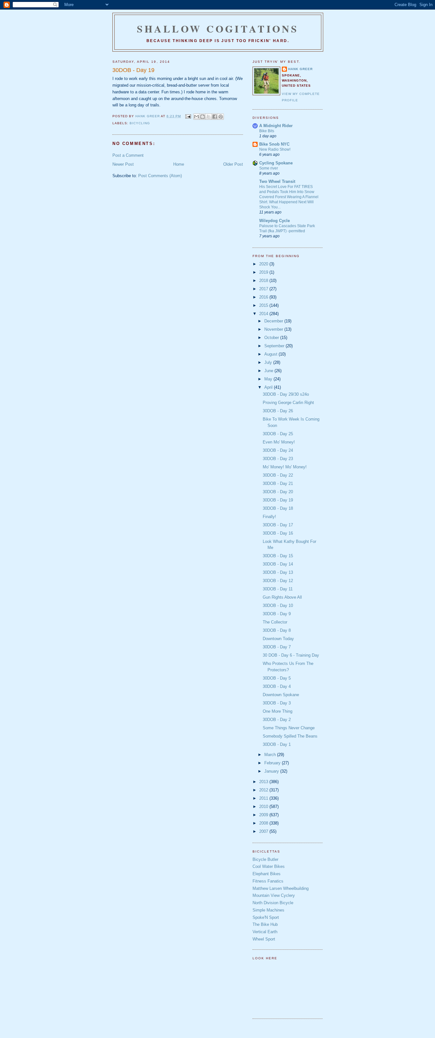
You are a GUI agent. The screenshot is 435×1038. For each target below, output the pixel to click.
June (269, 370)
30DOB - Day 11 (278, 589)
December (274, 321)
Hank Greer (300, 69)
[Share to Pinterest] (221, 116)
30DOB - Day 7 (277, 647)
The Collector (275, 622)
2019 (264, 272)
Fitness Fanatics (268, 881)
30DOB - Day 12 (278, 580)
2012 (264, 790)
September (275, 345)
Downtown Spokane (281, 694)
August (271, 354)
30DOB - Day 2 (277, 719)
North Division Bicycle (273, 902)
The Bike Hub (265, 924)
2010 (264, 806)
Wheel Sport (264, 939)
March (270, 754)
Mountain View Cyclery (274, 895)
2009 (264, 814)
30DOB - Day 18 (278, 508)
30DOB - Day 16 (278, 533)
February (273, 762)
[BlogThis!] (202, 116)
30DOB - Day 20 (278, 491)
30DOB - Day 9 (277, 613)
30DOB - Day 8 (277, 630)
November (274, 329)
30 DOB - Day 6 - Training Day (291, 655)
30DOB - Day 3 (277, 703)
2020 (264, 264)
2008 (264, 823)
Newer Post (123, 164)
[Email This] (196, 116)
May (269, 379)
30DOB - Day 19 (278, 500)
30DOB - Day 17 (278, 525)
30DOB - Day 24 (278, 450)
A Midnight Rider (276, 125)
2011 (264, 798)
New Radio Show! (274, 149)
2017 (264, 288)
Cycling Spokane (276, 163)
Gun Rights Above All (282, 597)
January (272, 771)
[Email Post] (187, 116)
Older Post (233, 164)
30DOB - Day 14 (278, 564)
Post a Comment (128, 155)
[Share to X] (208, 116)
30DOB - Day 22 (278, 475)
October (272, 337)
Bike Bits (266, 131)
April (269, 387)
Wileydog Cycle (274, 220)
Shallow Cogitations (218, 28)
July (268, 362)
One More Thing (277, 711)
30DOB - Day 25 (278, 433)
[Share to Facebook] (214, 116)
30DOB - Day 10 (278, 605)
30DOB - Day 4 (277, 686)
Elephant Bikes (267, 873)
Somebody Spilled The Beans (290, 736)
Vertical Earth (265, 931)
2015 (264, 305)
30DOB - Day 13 (278, 572)
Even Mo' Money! (279, 442)
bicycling (140, 123)
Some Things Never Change (289, 727)
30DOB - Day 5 (277, 678)
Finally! (269, 516)
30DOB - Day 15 (278, 555)
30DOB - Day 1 (277, 744)
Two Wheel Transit (277, 181)
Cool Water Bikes (269, 866)
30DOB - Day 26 (278, 410)
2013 (264, 781)
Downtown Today (278, 638)
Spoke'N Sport (266, 917)
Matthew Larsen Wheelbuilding (281, 888)
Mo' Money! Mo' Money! (285, 467)
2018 (264, 280)
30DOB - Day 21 (278, 483)
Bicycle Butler (265, 859)
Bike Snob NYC (274, 144)
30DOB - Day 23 (278, 458)
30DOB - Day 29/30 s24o (286, 394)
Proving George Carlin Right (288, 402)
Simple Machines (268, 910)
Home (178, 164)
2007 (264, 831)
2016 (264, 297)
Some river (268, 168)
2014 (264, 313)
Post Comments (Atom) (160, 175)
